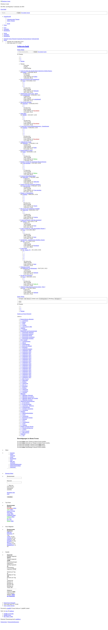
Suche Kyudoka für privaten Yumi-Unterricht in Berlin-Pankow (36, 71)
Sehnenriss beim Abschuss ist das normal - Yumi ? (32, 287)
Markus (35, 159)
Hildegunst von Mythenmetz (30, 268)
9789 (13, 511)
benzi (24, 81)
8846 (14, 515)
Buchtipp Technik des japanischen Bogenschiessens (33, 161)
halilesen (11, 611)
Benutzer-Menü (9, 473)
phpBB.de (18, 619)
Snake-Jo (36, 284)
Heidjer (9, 521)
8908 (12, 514)
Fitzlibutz (25, 127)
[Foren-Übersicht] (5, 1)
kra (8, 518)
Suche (5, 33)
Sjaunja (35, 205)
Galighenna (10, 515)
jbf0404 (24, 115)
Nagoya (25, 221)
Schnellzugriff (7, 16)
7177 (10, 518)
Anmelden (6, 34)
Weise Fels (25, 210)
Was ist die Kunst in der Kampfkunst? (29, 79)
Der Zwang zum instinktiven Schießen (30, 208)
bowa (24, 277)
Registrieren (7, 36)
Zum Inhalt (3, 9)
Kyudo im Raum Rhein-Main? (28, 176)
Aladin (8, 536)
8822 (13, 516)
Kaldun (24, 72)
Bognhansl (36, 245)
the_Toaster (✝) (27, 250)
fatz (8, 519)
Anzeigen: (21, 298)
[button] (22, 61)
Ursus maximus (26, 163)
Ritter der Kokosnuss (9, 533)
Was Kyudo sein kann (25, 102)
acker (8, 509)
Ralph (35, 147)
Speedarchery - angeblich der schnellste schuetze (32, 240)
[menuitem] (13, 19)
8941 (11, 512)
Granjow (36, 217)
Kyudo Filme (23, 248)
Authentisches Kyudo (25, 142)
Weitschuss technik (25, 267)
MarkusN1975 (10, 545)
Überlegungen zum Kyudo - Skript (29, 93)
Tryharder (9, 543)
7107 (10, 519)
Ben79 (8, 542)
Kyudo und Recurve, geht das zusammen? (31, 220)
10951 (11, 509)
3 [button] (20, 60)
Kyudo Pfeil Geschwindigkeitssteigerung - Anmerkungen (34, 126)
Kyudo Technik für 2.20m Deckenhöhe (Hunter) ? (33, 228)
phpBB (9, 608)
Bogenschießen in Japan (26, 150)
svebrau (9, 539)
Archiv (8, 514)
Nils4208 (9, 540)
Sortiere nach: (35, 298)
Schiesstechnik (23, 46)
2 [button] (20, 58)
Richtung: (51, 298)
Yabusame (36, 90)
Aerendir (9, 538)
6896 (12, 521)
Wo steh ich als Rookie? (26, 275)
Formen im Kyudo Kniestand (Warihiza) (30, 184)
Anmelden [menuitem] (6, 29)
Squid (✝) (9, 511)
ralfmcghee (25, 177)
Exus (24, 230)
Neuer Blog (23, 113)
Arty (7, 611)
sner (24, 241)
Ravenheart (36, 110)
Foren (5, 25)
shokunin (36, 272)
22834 (14, 508)
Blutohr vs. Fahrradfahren (26, 193)
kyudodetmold (26, 95)
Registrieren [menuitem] (7, 30)
